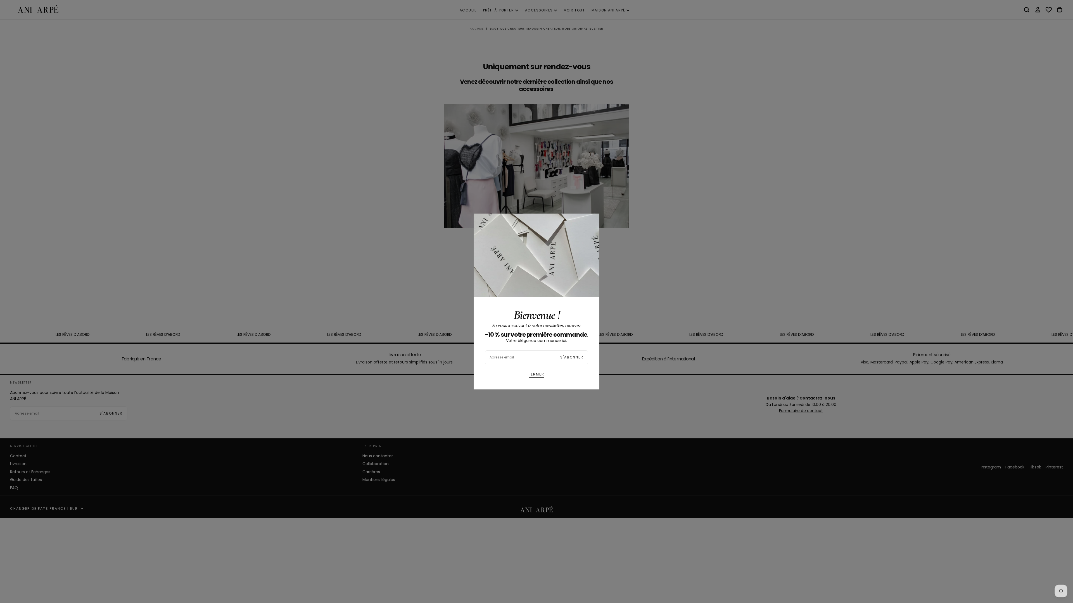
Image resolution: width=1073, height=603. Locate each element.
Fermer (536, 374)
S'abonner (571, 357)
